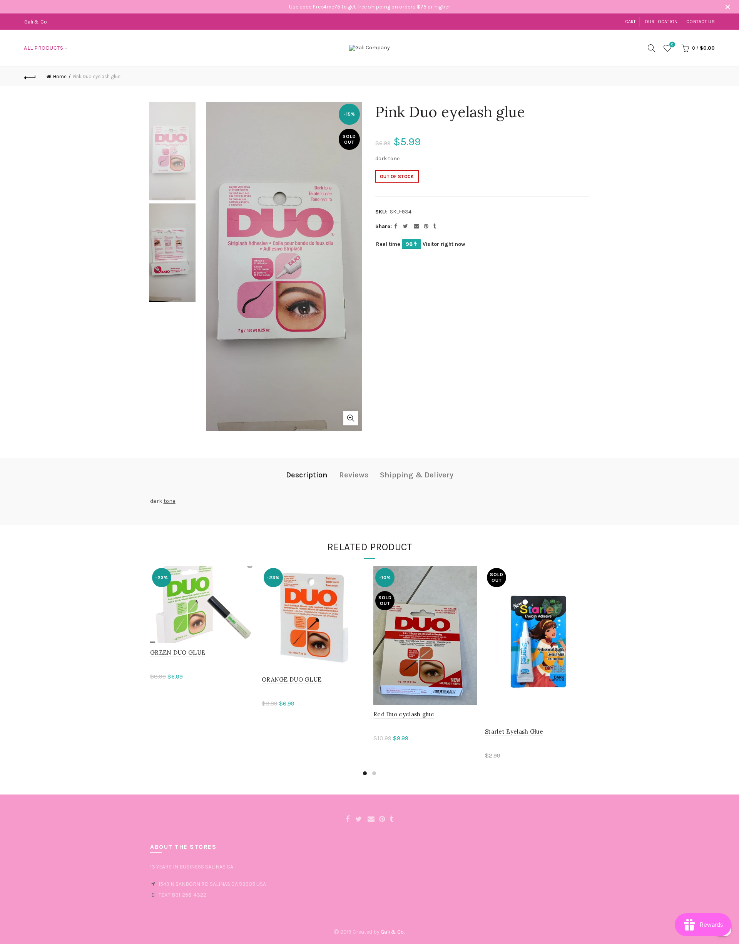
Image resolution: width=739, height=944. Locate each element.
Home (60, 76)
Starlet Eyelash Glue (514, 731)
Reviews (353, 474)
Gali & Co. (393, 932)
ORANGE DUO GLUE (292, 679)
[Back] (30, 76)
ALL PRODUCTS (43, 48)
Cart (630, 21)
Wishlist (672, 44)
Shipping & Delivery (416, 474)
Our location (661, 21)
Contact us (700, 21)
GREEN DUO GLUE (177, 652)
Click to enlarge (350, 418)
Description (307, 474)
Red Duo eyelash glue (403, 714)
